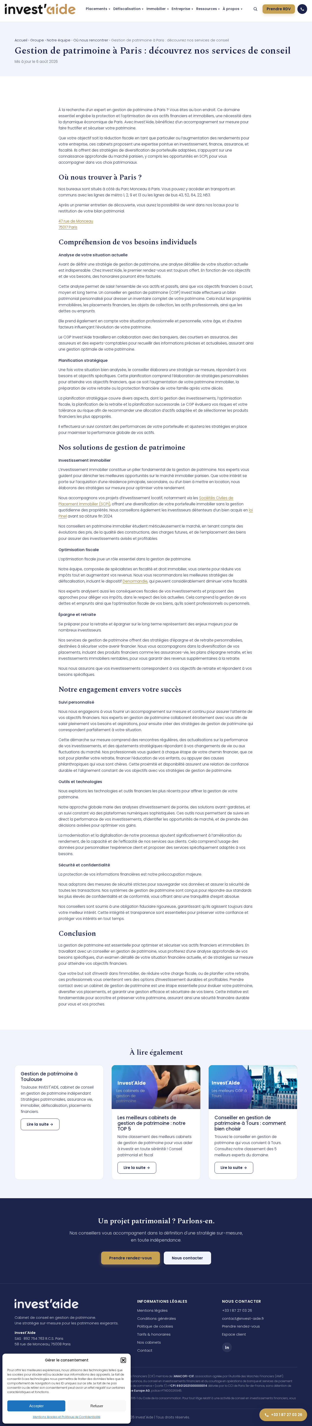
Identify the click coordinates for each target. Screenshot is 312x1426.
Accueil (21, 40)
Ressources (206, 8)
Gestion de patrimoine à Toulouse (49, 1077)
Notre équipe (58, 40)
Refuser (96, 1406)
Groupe (37, 40)
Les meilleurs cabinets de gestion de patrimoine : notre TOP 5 (151, 1123)
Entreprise (181, 8)
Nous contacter (187, 1258)
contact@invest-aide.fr (243, 1318)
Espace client (234, 1334)
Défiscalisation (127, 8)
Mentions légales (152, 1310)
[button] (123, 1360)
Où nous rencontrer (90, 40)
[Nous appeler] (302, 9)
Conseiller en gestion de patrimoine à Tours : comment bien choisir (250, 1123)
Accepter (36, 1406)
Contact (144, 1350)
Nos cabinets (149, 1342)
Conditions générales (156, 1318)
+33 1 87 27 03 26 (237, 1310)
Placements (96, 8)
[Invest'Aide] (40, 9)
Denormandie (135, 581)
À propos (231, 8)
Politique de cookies (155, 1326)
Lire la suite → (40, 1124)
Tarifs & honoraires (154, 1334)
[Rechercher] (255, 9)
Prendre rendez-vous (130, 1258)
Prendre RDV (279, 8)
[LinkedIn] (227, 1347)
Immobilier (156, 8)
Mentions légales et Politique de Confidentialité (66, 1417)
